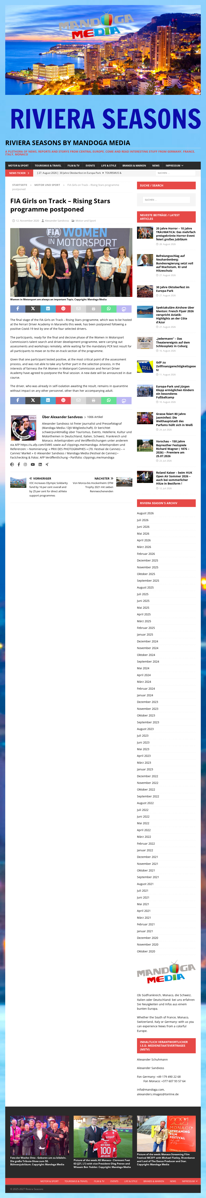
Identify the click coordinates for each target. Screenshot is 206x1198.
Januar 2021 (145, 931)
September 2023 (148, 722)
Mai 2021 (143, 904)
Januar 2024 (145, 695)
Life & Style (108, 165)
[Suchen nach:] (176, 173)
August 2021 (145, 884)
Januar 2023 (145, 769)
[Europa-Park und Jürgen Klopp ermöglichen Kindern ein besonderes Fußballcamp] (145, 391)
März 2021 (144, 917)
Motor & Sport (18, 165)
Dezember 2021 (147, 857)
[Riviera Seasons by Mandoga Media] (103, 92)
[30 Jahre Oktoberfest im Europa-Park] (145, 291)
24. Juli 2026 (165, 429)
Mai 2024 (143, 668)
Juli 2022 (142, 810)
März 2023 (144, 762)
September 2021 (148, 877)
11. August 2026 (167, 374)
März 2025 (144, 621)
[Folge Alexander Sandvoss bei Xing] (45, 464)
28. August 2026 (167, 244)
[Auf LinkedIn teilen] (48, 309)
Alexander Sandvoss (57, 220)
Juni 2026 (143, 527)
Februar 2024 (146, 688)
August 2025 (145, 587)
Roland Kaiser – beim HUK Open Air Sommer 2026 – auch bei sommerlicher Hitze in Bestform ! (174, 478)
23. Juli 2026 (165, 460)
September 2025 (148, 580)
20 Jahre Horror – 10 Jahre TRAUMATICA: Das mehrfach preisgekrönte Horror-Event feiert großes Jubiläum (176, 233)
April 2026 (144, 540)
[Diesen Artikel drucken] (93, 309)
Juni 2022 (143, 816)
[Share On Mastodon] (124, 309)
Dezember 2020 (147, 938)
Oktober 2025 (146, 574)
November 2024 (147, 648)
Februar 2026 (146, 554)
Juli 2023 (142, 735)
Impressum (173, 165)
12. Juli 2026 (165, 488)
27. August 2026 (167, 275)
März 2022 (144, 837)
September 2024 (148, 661)
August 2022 (145, 803)
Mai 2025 (143, 607)
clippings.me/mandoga (98, 457)
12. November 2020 (27, 220)
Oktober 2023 (146, 715)
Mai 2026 (143, 533)
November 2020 (147, 944)
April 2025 (144, 614)
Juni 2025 (143, 601)
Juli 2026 (142, 520)
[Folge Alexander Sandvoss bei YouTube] (31, 464)
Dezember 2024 (147, 641)
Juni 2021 (143, 897)
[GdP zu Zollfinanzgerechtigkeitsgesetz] (145, 367)
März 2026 (144, 547)
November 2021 (147, 864)
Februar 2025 (146, 628)
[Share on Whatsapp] (108, 309)
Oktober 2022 (146, 789)
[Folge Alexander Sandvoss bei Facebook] (17, 464)
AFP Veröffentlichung (54, 457)
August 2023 (145, 729)
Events (90, 165)
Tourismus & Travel (48, 165)
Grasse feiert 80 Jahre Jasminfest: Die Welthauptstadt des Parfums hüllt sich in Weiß (174, 419)
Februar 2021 (146, 924)
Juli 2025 (142, 594)
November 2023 (147, 709)
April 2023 (144, 756)
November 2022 (147, 783)
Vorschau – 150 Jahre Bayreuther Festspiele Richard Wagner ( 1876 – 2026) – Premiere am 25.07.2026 (172, 448)
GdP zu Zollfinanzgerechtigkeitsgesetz (176, 366)
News (156, 165)
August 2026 (145, 513)
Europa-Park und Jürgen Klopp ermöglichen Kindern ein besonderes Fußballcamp (175, 391)
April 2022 (144, 830)
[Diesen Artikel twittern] (32, 309)
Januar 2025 (145, 634)
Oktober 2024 (146, 655)
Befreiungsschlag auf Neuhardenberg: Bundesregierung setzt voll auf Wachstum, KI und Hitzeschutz (174, 263)
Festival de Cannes (103, 453)
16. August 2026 (167, 350)
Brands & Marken (134, 165)
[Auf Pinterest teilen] (63, 309)
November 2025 (147, 567)
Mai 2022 (143, 823)
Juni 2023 (143, 742)
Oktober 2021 (146, 870)
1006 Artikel (95, 417)
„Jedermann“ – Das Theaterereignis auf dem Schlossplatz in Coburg (173, 342)
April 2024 (144, 675)
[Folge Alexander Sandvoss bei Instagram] (24, 464)
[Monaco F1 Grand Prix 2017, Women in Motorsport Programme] (71, 294)
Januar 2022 (145, 850)
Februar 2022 (146, 843)
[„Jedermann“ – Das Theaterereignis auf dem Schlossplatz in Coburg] (145, 343)
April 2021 (144, 911)
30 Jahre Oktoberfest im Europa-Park (173, 289)
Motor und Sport (86, 220)
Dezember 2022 (147, 776)
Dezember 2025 (147, 560)
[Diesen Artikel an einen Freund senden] (78, 309)
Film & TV (73, 165)
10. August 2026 (167, 401)
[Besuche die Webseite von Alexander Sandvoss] (12, 464)
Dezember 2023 (147, 702)
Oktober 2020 (146, 951)
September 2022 (148, 796)
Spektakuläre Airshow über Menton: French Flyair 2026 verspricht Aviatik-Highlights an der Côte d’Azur (175, 315)
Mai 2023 (143, 749)
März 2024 (144, 682)
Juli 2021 (142, 890)
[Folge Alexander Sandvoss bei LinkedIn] (39, 464)
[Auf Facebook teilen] (17, 309)
